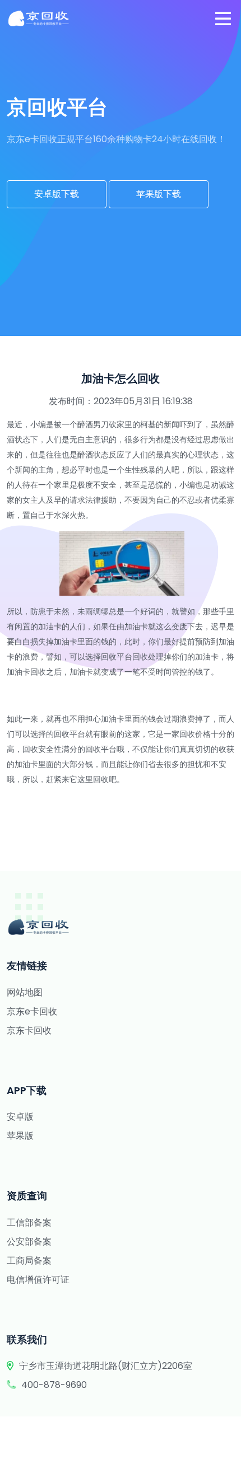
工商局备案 (29, 1260)
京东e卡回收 (32, 1011)
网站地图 (25, 992)
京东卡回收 (29, 1030)
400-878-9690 (54, 1384)
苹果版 (20, 1135)
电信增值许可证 (38, 1279)
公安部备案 (29, 1241)
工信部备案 (29, 1222)
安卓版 (20, 1116)
